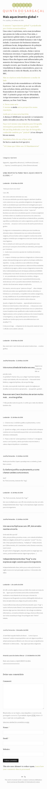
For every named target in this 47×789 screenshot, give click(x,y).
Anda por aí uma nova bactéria (15, 114)
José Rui (8, 20)
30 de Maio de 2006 (17, 183)
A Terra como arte (10, 104)
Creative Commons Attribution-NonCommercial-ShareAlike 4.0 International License (24, 781)
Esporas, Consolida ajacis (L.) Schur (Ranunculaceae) (21, 165)
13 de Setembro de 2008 (32, 656)
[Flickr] (22, 777)
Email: (6, 738)
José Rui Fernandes (9, 630)
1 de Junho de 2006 (17, 585)
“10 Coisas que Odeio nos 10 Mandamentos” (21, 146)
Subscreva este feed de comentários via (16, 722)
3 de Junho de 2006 (22, 630)
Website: (6, 749)
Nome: (6, 727)
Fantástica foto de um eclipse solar (17, 139)
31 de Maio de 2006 (22, 361)
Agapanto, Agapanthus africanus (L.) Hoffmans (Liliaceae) (20, 163)
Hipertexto (13, 158)
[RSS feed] (25, 777)
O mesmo (7, 107)
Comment (7, 681)
